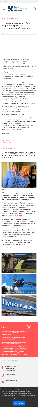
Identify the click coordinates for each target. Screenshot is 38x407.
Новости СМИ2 (6, 142)
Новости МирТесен (8, 140)
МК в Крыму (16, 216)
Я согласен (19, 403)
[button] (35, 9)
